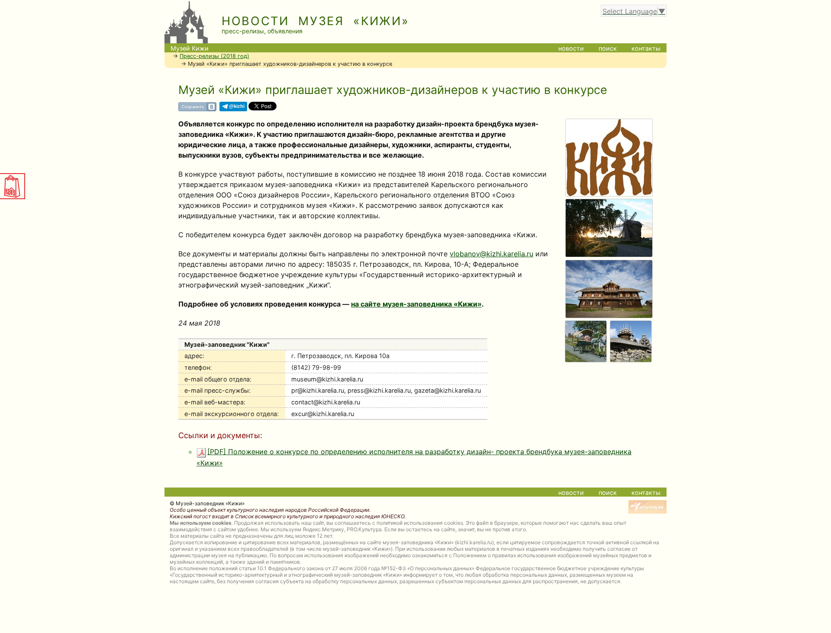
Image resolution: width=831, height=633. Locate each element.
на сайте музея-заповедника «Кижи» (416, 304)
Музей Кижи (190, 48)
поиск (608, 48)
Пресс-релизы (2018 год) (214, 56)
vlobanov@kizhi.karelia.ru (491, 253)
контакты (645, 48)
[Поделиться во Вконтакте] (197, 110)
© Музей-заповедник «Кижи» (207, 503)
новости (571, 48)
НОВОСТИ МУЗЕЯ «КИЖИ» (315, 21)
